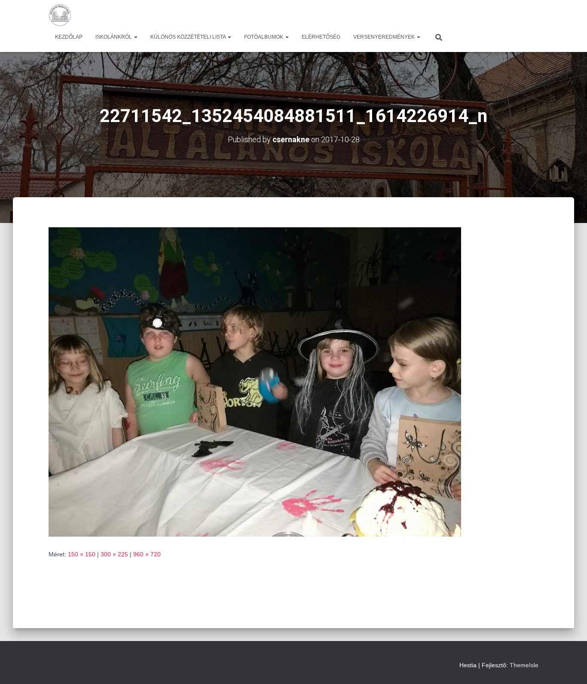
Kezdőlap (69, 37)
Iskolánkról (114, 37)
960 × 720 (147, 554)
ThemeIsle (524, 665)
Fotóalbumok (264, 37)
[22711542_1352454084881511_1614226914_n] (255, 381)
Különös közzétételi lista (188, 37)
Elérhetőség (321, 37)
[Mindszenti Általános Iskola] (59, 15)
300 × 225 (114, 554)
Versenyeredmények (384, 37)
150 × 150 (81, 554)
